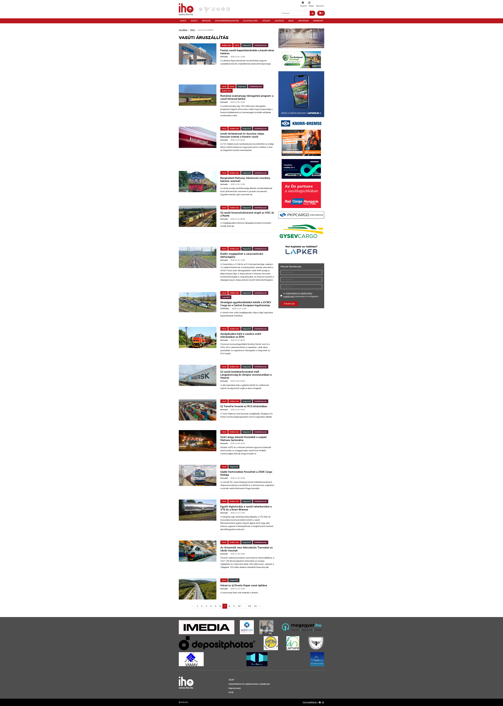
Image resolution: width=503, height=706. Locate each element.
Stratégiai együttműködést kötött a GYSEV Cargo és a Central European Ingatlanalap (245, 304)
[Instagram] (309, 3)
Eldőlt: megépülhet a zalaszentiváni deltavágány (241, 255)
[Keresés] (312, 13)
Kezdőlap (183, 30)
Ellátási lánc (250, 20)
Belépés (311, 6)
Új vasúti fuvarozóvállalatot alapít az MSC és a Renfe (247, 214)
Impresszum (235, 688)
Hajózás (279, 20)
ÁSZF (231, 679)
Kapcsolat (303, 6)
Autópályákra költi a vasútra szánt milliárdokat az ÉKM (240, 335)
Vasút (183, 20)
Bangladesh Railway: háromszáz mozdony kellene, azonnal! (245, 179)
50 (249, 606)
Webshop (318, 20)
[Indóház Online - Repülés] (207, 9)
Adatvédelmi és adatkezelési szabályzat (249, 684)
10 (239, 606)
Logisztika (226, 297)
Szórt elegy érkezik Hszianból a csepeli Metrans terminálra (243, 438)
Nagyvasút (247, 45)
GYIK (231, 692)
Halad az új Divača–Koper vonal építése (243, 585)
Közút (194, 20)
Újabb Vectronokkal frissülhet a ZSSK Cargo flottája (246, 473)
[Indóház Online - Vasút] (200, 9)
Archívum (303, 20)
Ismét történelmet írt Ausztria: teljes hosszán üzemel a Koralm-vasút (242, 135)
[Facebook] (302, 3)
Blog (291, 20)
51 (255, 606)
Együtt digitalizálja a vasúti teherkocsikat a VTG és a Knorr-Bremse (246, 508)
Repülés (206, 20)
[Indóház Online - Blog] (218, 9)
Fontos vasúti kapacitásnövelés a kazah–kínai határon (247, 52)
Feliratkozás (289, 303)
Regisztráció (320, 6)
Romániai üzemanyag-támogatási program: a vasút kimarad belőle (247, 97)
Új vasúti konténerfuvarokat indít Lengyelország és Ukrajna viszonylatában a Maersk (246, 375)
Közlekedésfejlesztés (227, 20)
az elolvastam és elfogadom (300, 295)
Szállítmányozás (260, 45)
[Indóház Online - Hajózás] (228, 9)
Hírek (192, 30)
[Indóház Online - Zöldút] (223, 9)
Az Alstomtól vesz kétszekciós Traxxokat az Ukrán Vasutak (246, 549)
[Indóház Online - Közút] (213, 9)
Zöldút (266, 20)
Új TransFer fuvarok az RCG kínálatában (243, 406)
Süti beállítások (310, 702)
